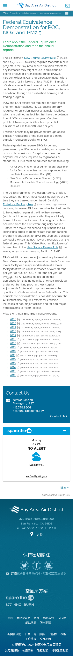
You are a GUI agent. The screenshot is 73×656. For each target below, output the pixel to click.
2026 (13, 319)
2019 (13, 347)
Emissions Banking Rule (18, 204)
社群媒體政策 (60, 651)
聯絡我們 (48, 618)
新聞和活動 (14, 634)
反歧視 (62, 618)
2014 (13, 367)
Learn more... (36, 464)
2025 (13, 323)
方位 (40, 535)
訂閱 (14, 573)
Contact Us (58, 416)
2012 (13, 375)
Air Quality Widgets (36, 476)
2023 (13, 331)
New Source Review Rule (40, 58)
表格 (63, 634)
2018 (13, 351)
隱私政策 (42, 651)
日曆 (27, 634)
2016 (13, 359)
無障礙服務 (12, 651)
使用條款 (27, 651)
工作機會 (30, 639)
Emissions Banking (29, 13)
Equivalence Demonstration (50, 13)
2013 (13, 371)
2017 (12, 355)
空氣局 (6, 13)
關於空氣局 (23, 618)
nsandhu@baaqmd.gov (28, 410)
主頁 (10, 618)
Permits (15, 13)
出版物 (52, 634)
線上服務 (39, 634)
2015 (13, 363)
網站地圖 (30, 623)
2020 (13, 343)
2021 (13, 339)
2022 (13, 335)
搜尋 (36, 618)
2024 (13, 327)
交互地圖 (45, 639)
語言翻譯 (45, 623)
